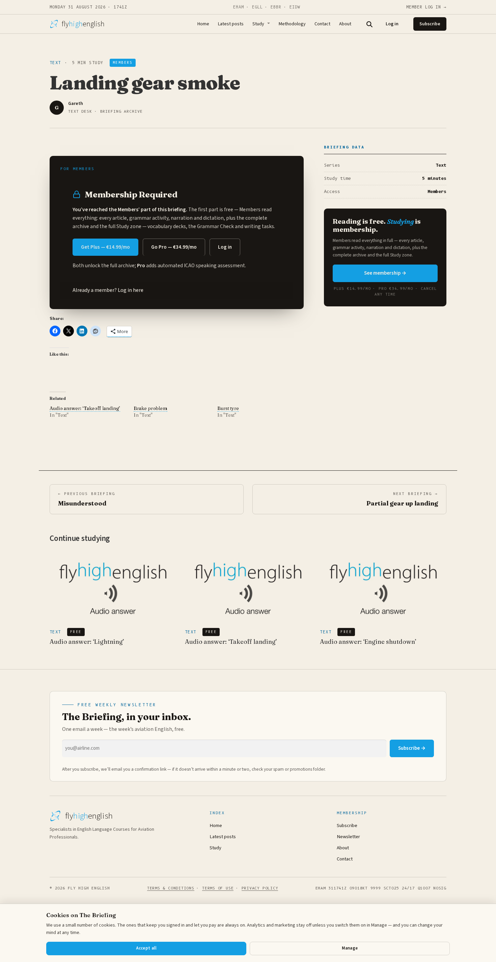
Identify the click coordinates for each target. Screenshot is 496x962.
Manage (350, 948)
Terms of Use (217, 888)
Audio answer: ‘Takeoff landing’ (85, 408)
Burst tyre (228, 408)
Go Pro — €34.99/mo (174, 247)
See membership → (385, 273)
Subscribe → (411, 748)
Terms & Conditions (170, 888)
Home (203, 24)
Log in (392, 24)
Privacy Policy (260, 888)
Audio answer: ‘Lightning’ (87, 641)
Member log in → (426, 7)
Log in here (130, 290)
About (345, 24)
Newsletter (348, 836)
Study (258, 24)
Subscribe (429, 24)
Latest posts (231, 24)
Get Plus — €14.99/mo (105, 247)
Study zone (128, 226)
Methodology (292, 24)
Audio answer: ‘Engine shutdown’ (368, 641)
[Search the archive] (369, 24)
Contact (322, 24)
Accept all (146, 948)
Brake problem (150, 408)
